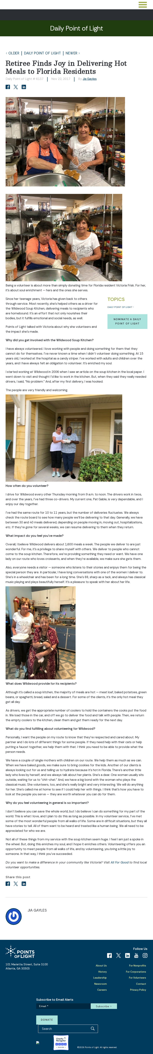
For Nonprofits (137, 965)
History (102, 971)
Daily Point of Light (42, 53)
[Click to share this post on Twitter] (16, 87)
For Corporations (136, 971)
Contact (141, 983)
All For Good (120, 862)
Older (13, 53)
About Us (101, 965)
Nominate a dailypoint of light (127, 321)
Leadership (100, 977)
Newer (71, 53)
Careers (102, 989)
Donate (47, 1019)
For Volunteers (137, 977)
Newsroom (100, 983)
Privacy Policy (138, 989)
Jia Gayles (90, 79)
